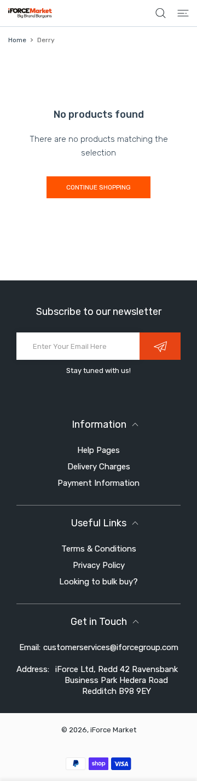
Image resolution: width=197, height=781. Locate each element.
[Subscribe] (160, 346)
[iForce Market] (30, 13)
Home (17, 40)
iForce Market (113, 730)
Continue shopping (98, 187)
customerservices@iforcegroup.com (110, 647)
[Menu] (183, 13)
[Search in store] (160, 13)
